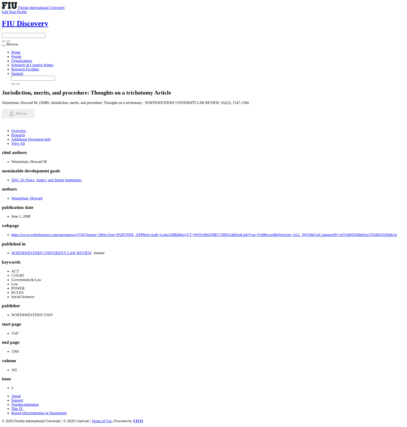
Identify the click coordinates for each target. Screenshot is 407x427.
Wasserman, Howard (26, 198)
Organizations (21, 61)
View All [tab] (18, 143)
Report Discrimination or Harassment (39, 413)
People (16, 56)
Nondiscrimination (25, 404)
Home (15, 52)
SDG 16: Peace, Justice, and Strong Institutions (46, 180)
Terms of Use (102, 421)
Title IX (17, 409)
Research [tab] (18, 135)
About (16, 396)
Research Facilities (25, 69)
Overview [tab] (18, 131)
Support (17, 73)
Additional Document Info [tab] (31, 139)
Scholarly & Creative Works (32, 65)
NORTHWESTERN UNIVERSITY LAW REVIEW (51, 253)
